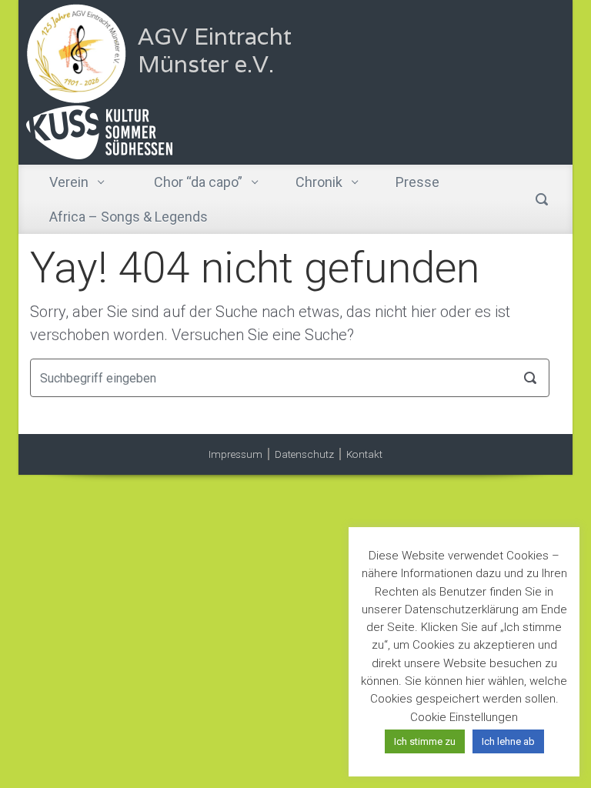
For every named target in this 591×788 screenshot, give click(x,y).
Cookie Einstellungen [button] (464, 717)
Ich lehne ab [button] (508, 741)
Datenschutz (304, 454)
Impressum (235, 454)
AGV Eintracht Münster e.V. (215, 50)
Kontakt (364, 454)
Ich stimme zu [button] (425, 741)
